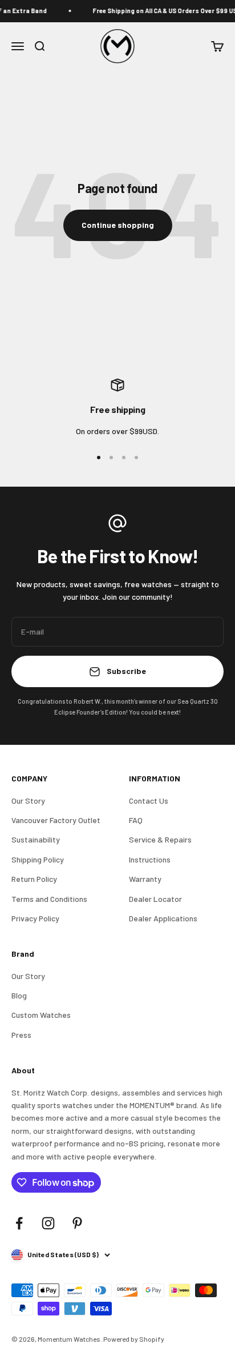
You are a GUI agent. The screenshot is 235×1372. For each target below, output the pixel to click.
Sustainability (35, 839)
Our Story (28, 800)
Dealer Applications (163, 918)
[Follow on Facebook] (19, 1223)
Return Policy (34, 879)
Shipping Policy (37, 859)
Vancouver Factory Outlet (55, 820)
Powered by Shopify (133, 1339)
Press (21, 1035)
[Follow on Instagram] (48, 1223)
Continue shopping (118, 225)
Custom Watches (41, 1015)
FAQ (136, 820)
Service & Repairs (160, 839)
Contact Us (148, 800)
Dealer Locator (155, 899)
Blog (19, 995)
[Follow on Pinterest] (77, 1223)
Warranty (145, 879)
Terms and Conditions (49, 899)
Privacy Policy (35, 918)
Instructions (150, 859)
